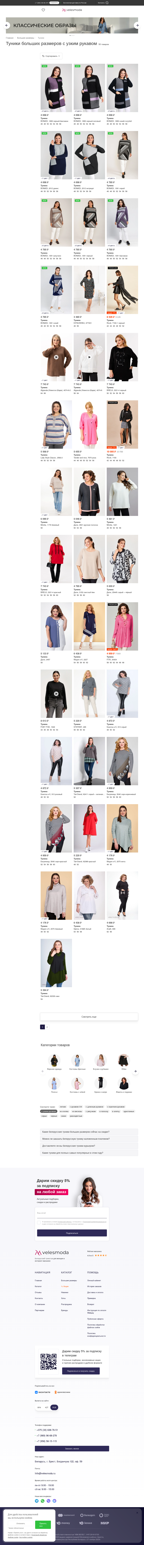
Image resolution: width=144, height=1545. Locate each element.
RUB (54, 1407)
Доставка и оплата (95, 1292)
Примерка (91, 1298)
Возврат (90, 1304)
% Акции (64, 1286)
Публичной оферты (65, 1221)
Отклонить (20, 1523)
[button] (135, 1071)
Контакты (39, 1298)
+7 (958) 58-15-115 (47, 1441)
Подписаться (72, 1233)
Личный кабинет (94, 1280)
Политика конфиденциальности (96, 1334)
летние (63, 1106)
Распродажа (66, 1304)
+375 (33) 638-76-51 (47, 1430)
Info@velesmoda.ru (45, 1473)
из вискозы (77, 1111)
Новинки (64, 1292)
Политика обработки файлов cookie (95, 1326)
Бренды (64, 1310)
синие (63, 1116)
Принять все (43, 1524)
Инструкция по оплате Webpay (96, 1311)
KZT (46, 1407)
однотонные (129, 1111)
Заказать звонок (72, 1448)
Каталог (38, 1286)
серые (44, 1116)
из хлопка (64, 1111)
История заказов (94, 1286)
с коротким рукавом (116, 1106)
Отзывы (38, 1292)
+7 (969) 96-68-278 (47, 1435)
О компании (40, 1304)
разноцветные (76, 1116)
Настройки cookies (25, 1537)
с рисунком (91, 1111)
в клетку (116, 1111)
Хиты (63, 1298)
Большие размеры (69, 1280)
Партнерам (39, 1310)
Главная (38, 1280)
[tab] (89, 1132)
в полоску (104, 1111)
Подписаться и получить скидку (81, 1371)
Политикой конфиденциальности (94, 1221)
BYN (39, 1407)
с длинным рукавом (94, 1106)
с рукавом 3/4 (76, 1106)
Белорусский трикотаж (44, 1258)
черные (54, 1116)
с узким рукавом (48, 1111)
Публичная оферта (95, 1318)
